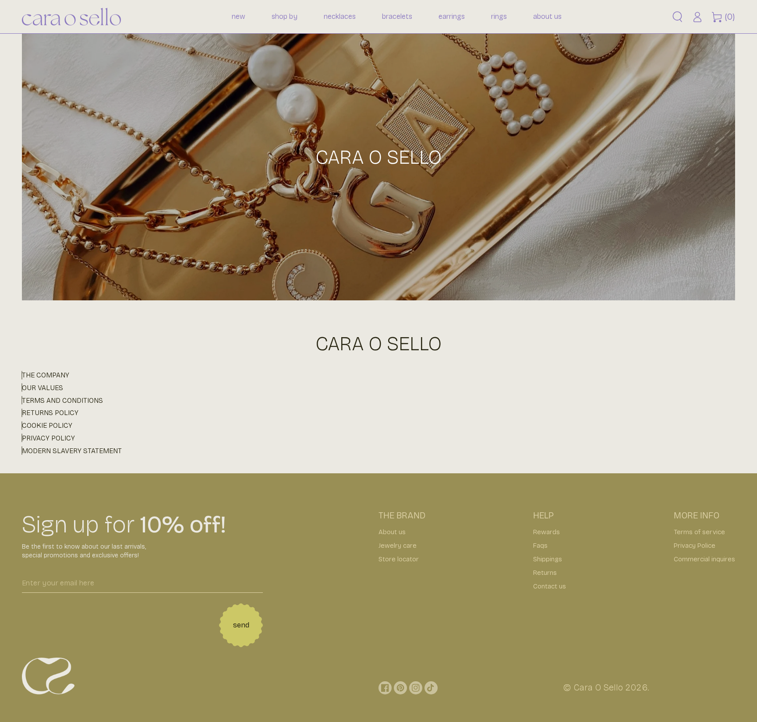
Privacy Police (694, 545)
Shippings (547, 559)
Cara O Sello (598, 687)
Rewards (546, 532)
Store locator (398, 559)
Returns (545, 573)
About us (392, 532)
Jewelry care (397, 545)
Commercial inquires (704, 559)
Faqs (540, 545)
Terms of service (699, 532)
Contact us (549, 586)
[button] (677, 16)
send (241, 625)
